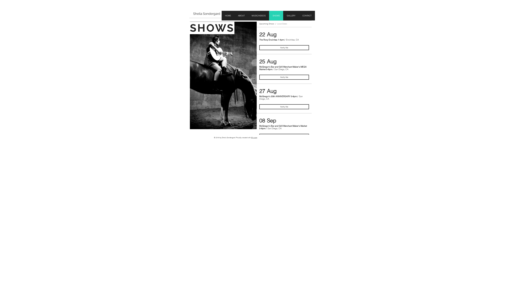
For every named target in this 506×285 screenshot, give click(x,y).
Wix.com (254, 138)
